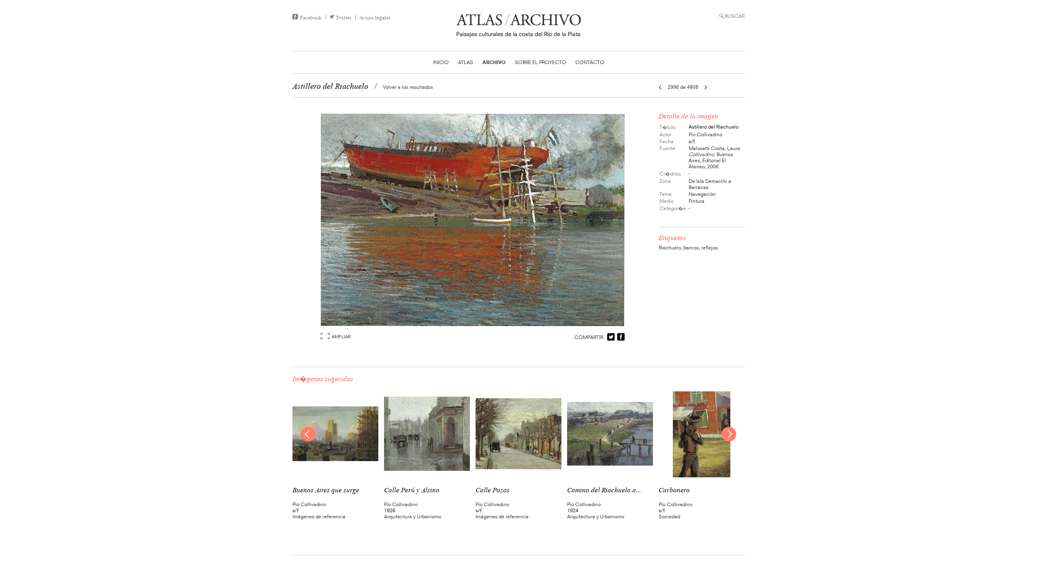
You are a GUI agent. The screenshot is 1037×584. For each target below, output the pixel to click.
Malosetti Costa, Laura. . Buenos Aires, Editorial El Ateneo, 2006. (715, 157)
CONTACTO (589, 62)
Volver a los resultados (408, 87)
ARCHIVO (494, 62)
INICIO (441, 62)
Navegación (702, 194)
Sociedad (669, 516)
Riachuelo (670, 248)
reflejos (709, 248)
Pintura (696, 201)
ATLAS (465, 62)
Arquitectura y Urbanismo (412, 516)
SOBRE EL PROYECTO (540, 62)
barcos (691, 248)
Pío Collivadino (705, 134)
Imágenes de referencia (319, 516)
